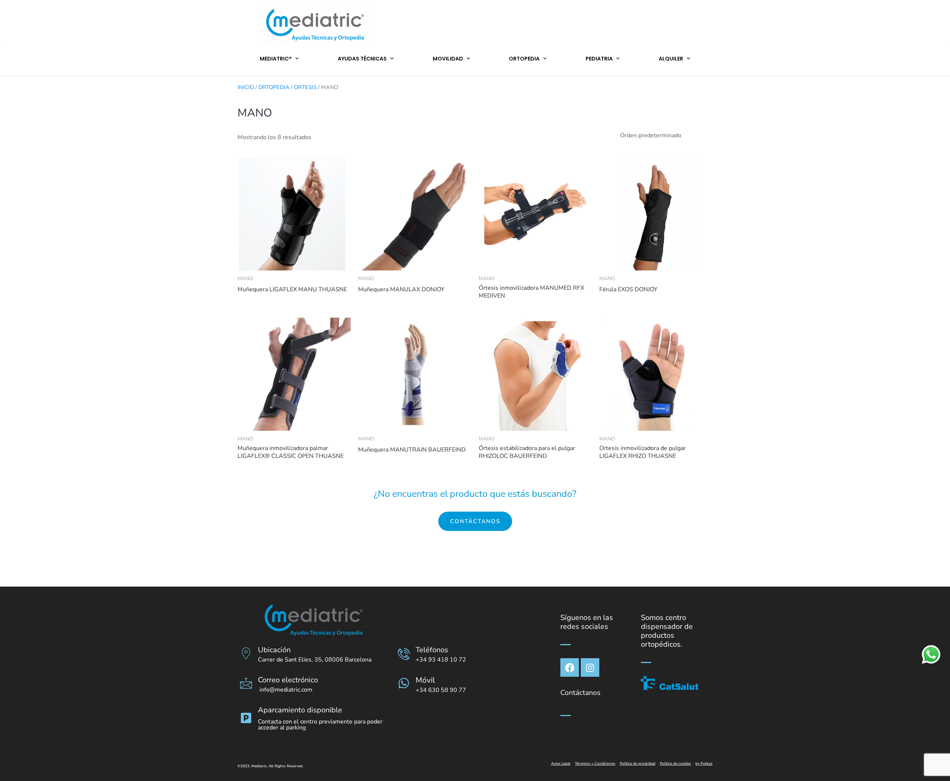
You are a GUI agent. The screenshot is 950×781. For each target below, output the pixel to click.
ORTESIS (305, 87)
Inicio (246, 87)
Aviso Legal (560, 763)
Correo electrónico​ (288, 680)
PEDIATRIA (599, 58)
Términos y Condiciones (595, 763)
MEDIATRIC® (276, 58)
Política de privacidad (637, 763)
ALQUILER (671, 58)
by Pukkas (703, 763)
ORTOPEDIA (524, 58)
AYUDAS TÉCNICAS (362, 58)
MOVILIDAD (448, 58)
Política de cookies (675, 763)
